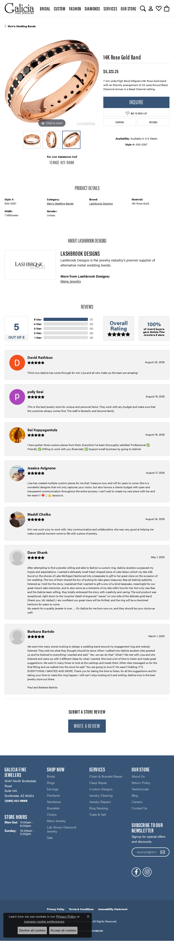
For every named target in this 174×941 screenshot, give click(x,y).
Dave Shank (37, 552)
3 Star (38, 328)
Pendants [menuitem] (53, 795)
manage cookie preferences (44, 921)
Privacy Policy (55, 909)
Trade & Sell (97, 814)
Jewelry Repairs (100, 801)
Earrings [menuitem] (52, 789)
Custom (59, 8)
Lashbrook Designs (101, 203)
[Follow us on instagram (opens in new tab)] (147, 872)
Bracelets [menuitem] (53, 808)
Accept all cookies (63, 930)
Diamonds (92, 8)
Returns (153, 122)
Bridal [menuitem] (51, 776)
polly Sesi (35, 391)
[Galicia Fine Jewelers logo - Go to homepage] (19, 8)
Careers (137, 801)
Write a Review (87, 725)
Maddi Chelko (39, 514)
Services (110, 8)
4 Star (38, 324)
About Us (138, 776)
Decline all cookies (32, 930)
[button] (143, 8)
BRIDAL (45, 8)
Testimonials (140, 789)
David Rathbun (40, 357)
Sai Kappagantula (42, 429)
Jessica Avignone (41, 467)
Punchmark (95, 930)
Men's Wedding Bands (22, 26)
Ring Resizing (98, 808)
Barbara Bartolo (40, 631)
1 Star (38, 337)
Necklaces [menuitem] (54, 801)
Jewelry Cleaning (101, 795)
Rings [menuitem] (51, 782)
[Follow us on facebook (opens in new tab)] (136, 872)
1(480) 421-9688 (62, 162)
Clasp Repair (98, 782)
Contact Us (139, 808)
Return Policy (141, 782)
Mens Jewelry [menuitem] (56, 820)
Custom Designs (101, 789)
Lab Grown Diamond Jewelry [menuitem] (61, 829)
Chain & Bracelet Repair (105, 776)
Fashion (75, 8)
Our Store (128, 8)
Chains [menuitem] (52, 814)
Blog (135, 795)
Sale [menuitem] (50, 837)
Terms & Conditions (81, 909)
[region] (52, 81)
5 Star (38, 319)
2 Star (38, 333)
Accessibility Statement (112, 909)
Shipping (120, 122)
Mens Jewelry (70, 281)
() (91, 319)
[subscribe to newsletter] (163, 852)
